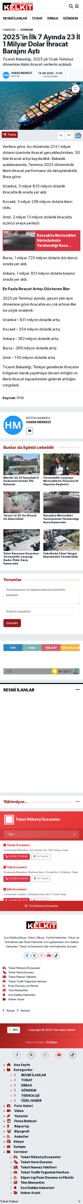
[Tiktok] (56, 955)
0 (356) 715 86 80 (18, 856)
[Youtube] (49, 955)
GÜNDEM (70, 18)
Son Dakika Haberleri (21, 994)
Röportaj (21, 1126)
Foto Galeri (23, 1106)
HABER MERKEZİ (38, 422)
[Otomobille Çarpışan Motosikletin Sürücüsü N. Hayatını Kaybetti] (61, 464)
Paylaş (12, 134)
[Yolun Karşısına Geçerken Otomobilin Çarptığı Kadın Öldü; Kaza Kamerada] (21, 540)
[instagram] (45, 1055)
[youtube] (58, 1055)
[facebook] (17, 1055)
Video (19, 1111)
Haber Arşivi (16, 999)
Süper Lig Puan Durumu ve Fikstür (47, 1177)
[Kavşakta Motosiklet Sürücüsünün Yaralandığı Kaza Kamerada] (61, 502)
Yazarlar (21, 1116)
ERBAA (52, 18)
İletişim (25, 1010)
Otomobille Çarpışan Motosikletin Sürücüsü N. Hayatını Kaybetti (61, 481)
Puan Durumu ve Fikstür (23, 985)
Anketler (21, 1136)
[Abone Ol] (78, 135)
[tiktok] (72, 1055)
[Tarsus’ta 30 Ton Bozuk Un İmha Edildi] (21, 502)
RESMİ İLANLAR (15, 18)
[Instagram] (41, 955)
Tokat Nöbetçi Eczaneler (24, 968)
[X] (34, 955)
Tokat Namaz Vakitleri (22, 976)
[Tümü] (78, 802)
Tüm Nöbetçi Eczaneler (43, 906)
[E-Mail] (29, 431)
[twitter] (31, 1055)
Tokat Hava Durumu (21, 972)
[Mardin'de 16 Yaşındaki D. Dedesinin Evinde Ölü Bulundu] (21, 464)
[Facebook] (27, 955)
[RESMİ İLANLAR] (78, 690)
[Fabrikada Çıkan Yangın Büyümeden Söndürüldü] (61, 540)
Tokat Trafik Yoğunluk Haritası (27, 981)
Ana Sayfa (22, 1065)
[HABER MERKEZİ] (13, 425)
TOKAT (37, 18)
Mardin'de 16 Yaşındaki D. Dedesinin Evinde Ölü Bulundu (21, 481)
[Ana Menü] (77, 6)
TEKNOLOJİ (30, 1095)
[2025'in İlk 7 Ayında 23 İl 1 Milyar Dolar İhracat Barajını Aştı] (41, 105)
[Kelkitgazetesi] (18, 6)
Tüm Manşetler (18, 990)
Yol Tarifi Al (42, 856)
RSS (15, 1029)
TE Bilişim (51, 1042)
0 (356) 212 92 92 (18, 878)
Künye (11, 1010)
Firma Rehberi (25, 1121)
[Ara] (71, 6)
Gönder (12, 623)
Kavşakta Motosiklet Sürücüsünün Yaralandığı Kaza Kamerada (61, 519)
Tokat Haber (9, 1201)
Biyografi (21, 1131)
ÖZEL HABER (31, 1100)
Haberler (9, 30)
